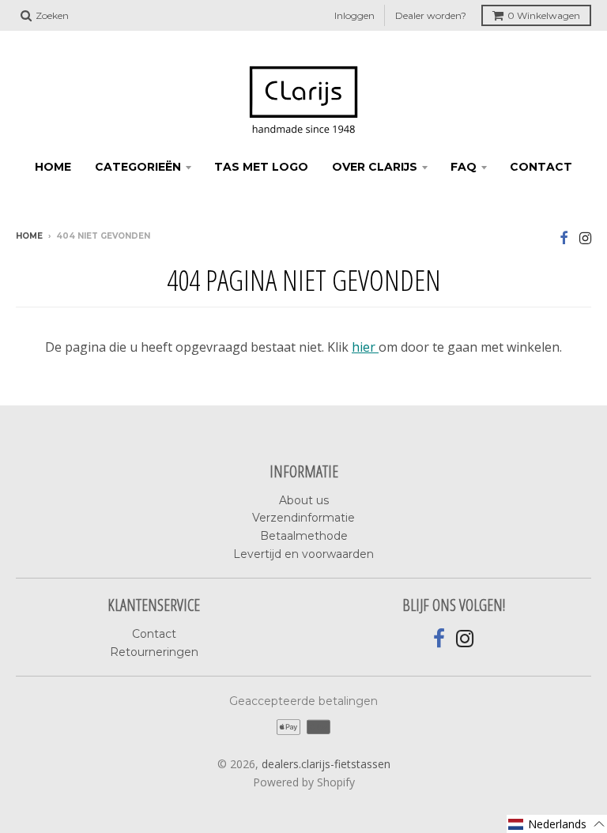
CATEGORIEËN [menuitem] (138, 167)
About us (304, 500)
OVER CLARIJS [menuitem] (374, 167)
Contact (154, 634)
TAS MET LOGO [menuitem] (261, 167)
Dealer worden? (430, 15)
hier (365, 347)
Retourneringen (154, 652)
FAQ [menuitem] (464, 167)
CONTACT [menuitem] (541, 167)
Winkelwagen (543, 15)
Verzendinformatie (303, 518)
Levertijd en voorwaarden (303, 554)
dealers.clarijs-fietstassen (326, 763)
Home (29, 236)
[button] (557, 824)
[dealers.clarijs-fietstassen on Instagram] (585, 237)
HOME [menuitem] (53, 167)
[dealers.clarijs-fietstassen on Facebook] (564, 237)
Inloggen (354, 15)
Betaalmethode (304, 536)
